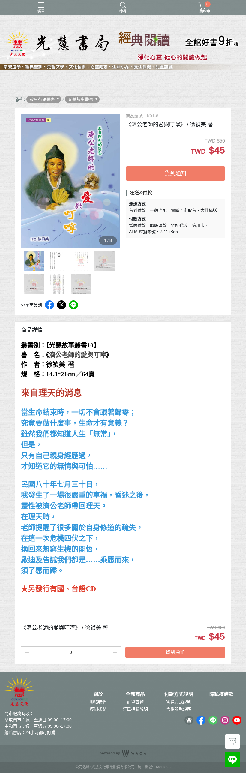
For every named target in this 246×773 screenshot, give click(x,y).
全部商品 (135, 694)
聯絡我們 (98, 702)
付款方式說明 (178, 694)
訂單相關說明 (135, 709)
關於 (98, 694)
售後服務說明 (178, 709)
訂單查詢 (135, 702)
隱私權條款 (221, 694)
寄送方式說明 (178, 702)
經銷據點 (98, 709)
